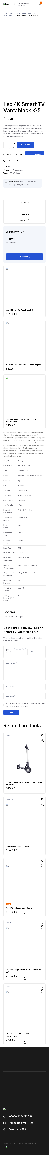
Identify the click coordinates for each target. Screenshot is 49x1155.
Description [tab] (24, 208)
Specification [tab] (24, 214)
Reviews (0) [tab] (24, 220)
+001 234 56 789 (30, 182)
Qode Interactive (15, 1143)
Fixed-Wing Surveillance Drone (19, 908)
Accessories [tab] (24, 203)
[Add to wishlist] (42, 739)
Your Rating (8, 651)
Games (8, 861)
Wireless (16, 173)
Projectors (10, 799)
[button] (10, 161)
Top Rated (9, 923)
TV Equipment (17, 170)
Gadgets (9, 735)
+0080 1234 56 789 (21, 1116)
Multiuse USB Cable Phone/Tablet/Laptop (23, 365)
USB (10, 173)
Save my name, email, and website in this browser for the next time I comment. (25, 705)
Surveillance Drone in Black (17, 846)
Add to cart (26, 145)
